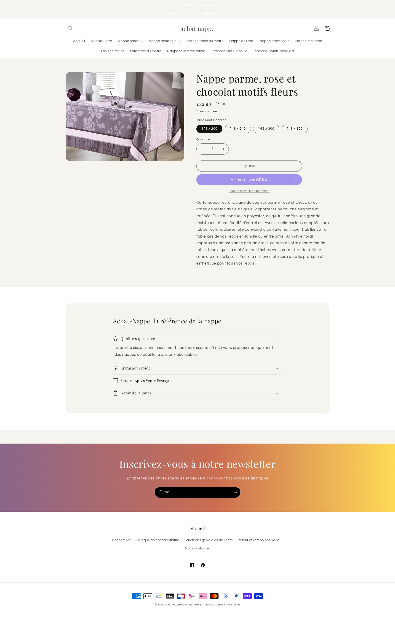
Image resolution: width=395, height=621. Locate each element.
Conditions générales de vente (208, 540)
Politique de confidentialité (157, 540)
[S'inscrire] (235, 492)
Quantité (203, 139)
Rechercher (121, 540)
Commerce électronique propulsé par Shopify (211, 604)
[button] (71, 28)
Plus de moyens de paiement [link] (249, 191)
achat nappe (173, 604)
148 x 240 (238, 128)
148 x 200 (209, 128)
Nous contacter (197, 548)
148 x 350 (295, 128)
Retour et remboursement (258, 540)
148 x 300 (266, 128)
